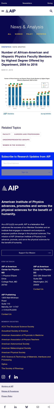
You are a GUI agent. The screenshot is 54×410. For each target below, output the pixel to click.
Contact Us (38, 289)
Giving (49, 3)
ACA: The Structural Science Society (18, 326)
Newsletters (27, 3)
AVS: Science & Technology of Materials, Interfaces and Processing (26, 358)
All (9, 34)
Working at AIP (7, 386)
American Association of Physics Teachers (20, 339)
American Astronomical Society (15, 344)
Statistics (41, 34)
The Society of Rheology (12, 368)
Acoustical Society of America (15, 331)
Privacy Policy (7, 396)
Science (19, 34)
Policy (29, 34)
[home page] (11, 11)
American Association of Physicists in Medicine (22, 335)
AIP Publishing (9, 294)
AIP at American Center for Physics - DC (42, 269)
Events (4, 3)
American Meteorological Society (16, 348)
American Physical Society (13, 352)
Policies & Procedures (10, 391)
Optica (4, 364)
